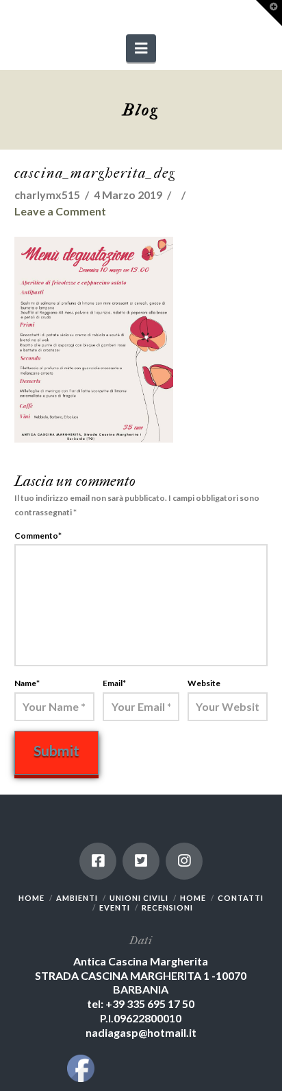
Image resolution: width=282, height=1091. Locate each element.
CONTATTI (241, 897)
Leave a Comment (60, 211)
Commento (38, 535)
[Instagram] (184, 861)
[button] (141, 48)
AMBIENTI (77, 897)
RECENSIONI (167, 907)
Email (114, 683)
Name (27, 683)
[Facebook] (97, 861)
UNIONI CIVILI (139, 897)
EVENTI (114, 907)
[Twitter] (141, 861)
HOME (31, 897)
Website (204, 683)
